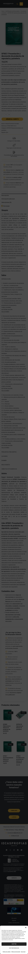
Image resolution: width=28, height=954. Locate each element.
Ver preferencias (14, 948)
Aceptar (14, 944)
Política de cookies (7, 951)
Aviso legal (23, 951)
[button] (26, 927)
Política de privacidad (15, 951)
